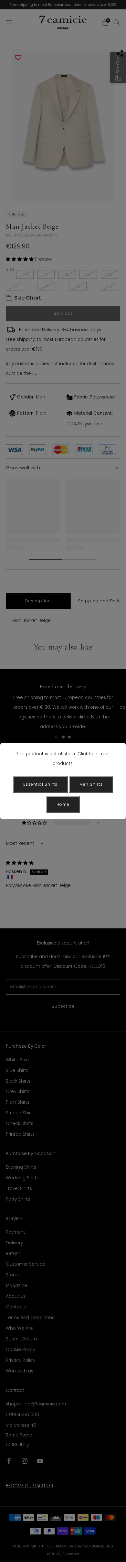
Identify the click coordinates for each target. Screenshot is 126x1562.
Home (63, 804)
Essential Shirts (40, 784)
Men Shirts (91, 784)
